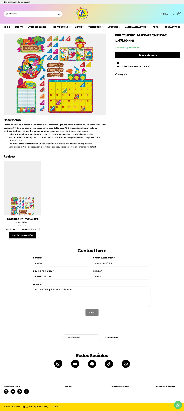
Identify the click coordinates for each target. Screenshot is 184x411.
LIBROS (78, 27)
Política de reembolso (165, 386)
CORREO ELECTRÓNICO (104, 258)
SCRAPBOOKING (60, 27)
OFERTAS (19, 27)
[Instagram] (58, 364)
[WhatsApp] (126, 364)
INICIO (7, 27)
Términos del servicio (119, 386)
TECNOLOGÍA (95, 27)
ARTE (155, 27)
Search (68, 386)
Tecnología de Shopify (38, 406)
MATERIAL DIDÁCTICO (135, 27)
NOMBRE (37, 258)
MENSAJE (38, 284)
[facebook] (92, 364)
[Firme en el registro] (172, 14)
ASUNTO (97, 271)
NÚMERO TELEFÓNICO (43, 271)
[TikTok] (109, 364)
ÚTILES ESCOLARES (37, 27)
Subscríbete (112, 337)
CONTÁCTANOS (172, 27)
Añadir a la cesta (148, 55)
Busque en (59, 14)
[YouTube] (75, 364)
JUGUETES (113, 27)
